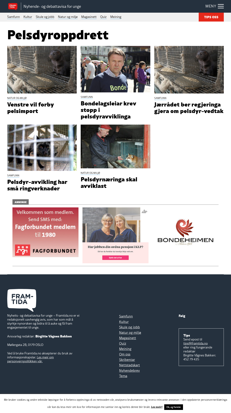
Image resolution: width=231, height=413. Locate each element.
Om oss (124, 354)
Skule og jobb (45, 16)
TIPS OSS (211, 16)
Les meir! (157, 407)
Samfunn (13, 16)
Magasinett (89, 16)
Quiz (103, 16)
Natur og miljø (68, 16)
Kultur (27, 16)
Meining (115, 16)
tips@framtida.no (195, 343)
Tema (123, 376)
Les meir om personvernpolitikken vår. (30, 359)
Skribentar (127, 359)
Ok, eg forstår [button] (173, 407)
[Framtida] (14, 6)
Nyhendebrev (129, 370)
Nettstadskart (129, 365)
